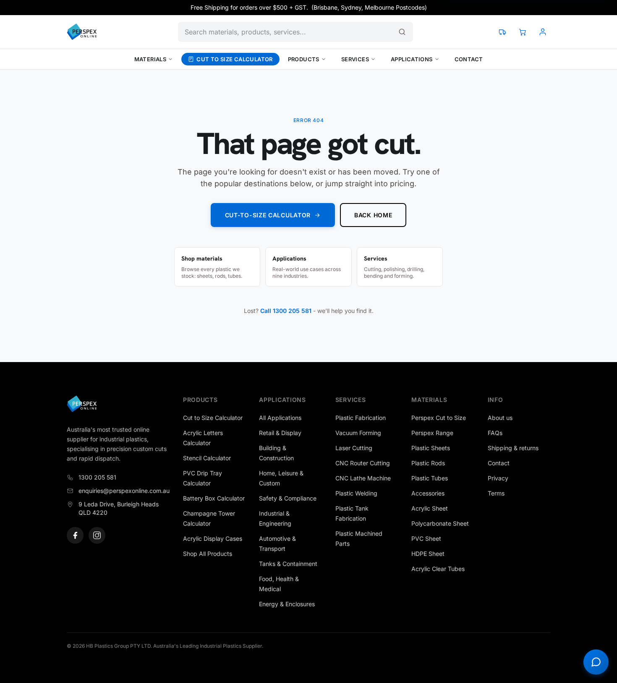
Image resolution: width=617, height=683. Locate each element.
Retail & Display (280, 432)
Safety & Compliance (287, 498)
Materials (150, 59)
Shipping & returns (513, 447)
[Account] (542, 31)
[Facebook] (75, 535)
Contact (469, 59)
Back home (373, 215)
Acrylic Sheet (429, 508)
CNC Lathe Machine (363, 478)
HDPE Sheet (427, 553)
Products (303, 59)
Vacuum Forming (358, 432)
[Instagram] (97, 535)
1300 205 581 (97, 477)
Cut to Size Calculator (234, 59)
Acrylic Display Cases (212, 538)
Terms (496, 493)
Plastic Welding (356, 493)
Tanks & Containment (288, 563)
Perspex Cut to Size (438, 417)
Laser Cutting (353, 447)
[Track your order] (502, 31)
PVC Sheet (426, 538)
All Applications (280, 417)
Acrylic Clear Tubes (438, 568)
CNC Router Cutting (362, 463)
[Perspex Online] (82, 31)
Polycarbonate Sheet (440, 523)
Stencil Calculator (207, 457)
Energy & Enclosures (287, 603)
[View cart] (522, 31)
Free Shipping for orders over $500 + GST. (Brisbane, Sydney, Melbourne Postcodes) (309, 7)
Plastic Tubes (429, 478)
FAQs (495, 432)
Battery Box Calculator (214, 498)
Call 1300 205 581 (285, 310)
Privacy (498, 478)
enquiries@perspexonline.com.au (124, 490)
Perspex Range (432, 432)
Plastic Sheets (430, 447)
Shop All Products (207, 553)
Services (355, 59)
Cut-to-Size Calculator (268, 215)
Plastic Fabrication (360, 417)
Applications (412, 59)
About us (500, 417)
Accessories (427, 493)
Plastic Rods (428, 463)
